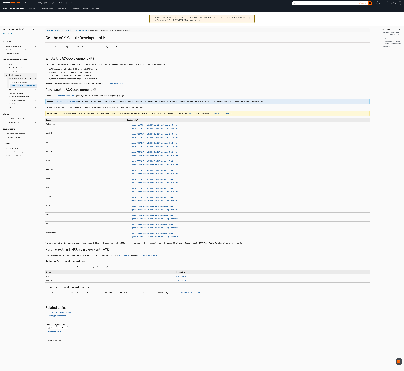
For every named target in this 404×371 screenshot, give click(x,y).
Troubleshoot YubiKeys (13, 137)
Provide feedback (54, 331)
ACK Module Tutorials (12, 122)
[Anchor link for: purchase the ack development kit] (98, 89)
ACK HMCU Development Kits (190, 293)
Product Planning (11, 64)
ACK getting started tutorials (67, 101)
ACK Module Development (14, 75)
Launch (11, 107)
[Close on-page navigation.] (399, 29)
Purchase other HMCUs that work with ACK (391, 37)
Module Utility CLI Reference (14, 155)
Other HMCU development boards (392, 43)
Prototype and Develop (16, 93)
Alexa (48, 30)
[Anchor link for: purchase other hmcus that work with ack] (111, 249)
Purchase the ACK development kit (391, 34)
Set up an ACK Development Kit (60, 312)
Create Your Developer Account (16, 50)
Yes (52, 328)
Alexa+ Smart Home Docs (13, 9)
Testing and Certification (17, 100)
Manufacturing (13, 104)
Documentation (55, 30)
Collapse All (6, 34)
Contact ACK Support (12, 53)
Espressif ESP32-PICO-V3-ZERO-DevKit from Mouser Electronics (154, 125)
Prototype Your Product (57, 316)
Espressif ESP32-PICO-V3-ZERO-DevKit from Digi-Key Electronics (154, 128)
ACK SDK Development (13, 71)
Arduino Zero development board (392, 41)
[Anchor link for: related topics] (68, 307)
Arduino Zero (192, 113)
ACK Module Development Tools (19, 97)
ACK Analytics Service (13, 148)
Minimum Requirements (19, 82)
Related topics (386, 46)
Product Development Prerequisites (20, 78)
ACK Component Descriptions (112, 83)
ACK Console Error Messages (15, 152)
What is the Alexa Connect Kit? (15, 46)
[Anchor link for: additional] (90, 286)
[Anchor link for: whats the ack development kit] (96, 58)
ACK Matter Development (14, 68)
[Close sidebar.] (33, 29)
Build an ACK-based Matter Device (16, 119)
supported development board (222, 113)
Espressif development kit (65, 96)
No (63, 328)
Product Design (14, 89)
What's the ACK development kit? (391, 32)
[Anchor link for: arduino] (89, 260)
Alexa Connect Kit (66, 30)
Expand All (13, 34)
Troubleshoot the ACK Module (15, 134)
